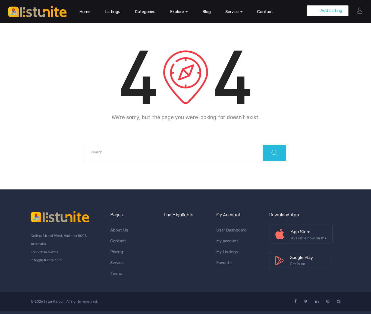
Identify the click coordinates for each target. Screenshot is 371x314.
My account (227, 241)
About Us (119, 230)
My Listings (227, 251)
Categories (145, 11)
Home (84, 11)
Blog (206, 11)
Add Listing (330, 10)
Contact (265, 11)
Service (232, 11)
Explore (177, 11)
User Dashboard (231, 230)
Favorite (224, 262)
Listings (112, 11)
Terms (116, 273)
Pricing (116, 251)
